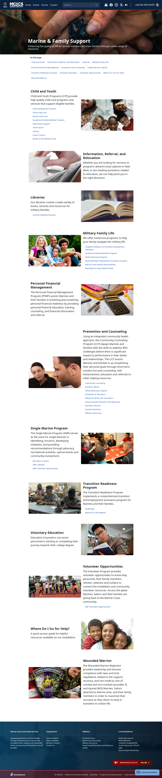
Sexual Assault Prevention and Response (102, 402)
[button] (111, 4)
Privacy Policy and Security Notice (111, 775)
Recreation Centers (41, 461)
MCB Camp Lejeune (126, 738)
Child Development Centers (44, 109)
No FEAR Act (59, 775)
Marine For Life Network (95, 512)
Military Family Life (100, 62)
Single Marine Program (97, 67)
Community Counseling (95, 383)
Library (36, 131)
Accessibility (94, 775)
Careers (54, 5)
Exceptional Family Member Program (48, 120)
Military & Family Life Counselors (99, 398)
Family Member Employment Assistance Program (106, 261)
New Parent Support (41, 124)
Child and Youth (38, 62)
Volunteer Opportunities (90, 73)
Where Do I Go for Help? (113, 73)
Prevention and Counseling (73, 67)
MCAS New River (125, 740)
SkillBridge (89, 509)
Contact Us (50, 745)
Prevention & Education (95, 394)
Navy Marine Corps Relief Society (99, 268)
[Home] (16, 5)
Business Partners (53, 743)
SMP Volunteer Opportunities (45, 468)
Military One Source (90, 743)
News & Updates (52, 740)
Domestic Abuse (92, 387)
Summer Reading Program (44, 215)
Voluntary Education (68, 73)
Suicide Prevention (93, 409)
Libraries (86, 62)
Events (36, 5)
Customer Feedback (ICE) (128, 743)
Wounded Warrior (39, 78)
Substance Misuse (92, 405)
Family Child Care (40, 116)
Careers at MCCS (52, 738)
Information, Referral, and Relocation (63, 62)
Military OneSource (93, 413)
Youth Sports (38, 127)
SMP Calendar (39, 464)
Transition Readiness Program (44, 73)
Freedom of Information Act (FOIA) (76, 775)
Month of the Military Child (44, 139)
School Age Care (40, 112)
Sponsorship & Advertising (129, 750)
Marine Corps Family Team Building (100, 264)
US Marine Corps (89, 738)
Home (28, 5)
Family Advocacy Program (96, 257)
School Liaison (39, 135)
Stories (44, 5)
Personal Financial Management (45, 67)
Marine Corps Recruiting (92, 740)
